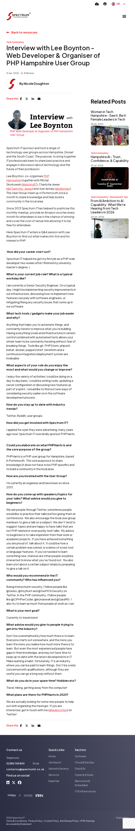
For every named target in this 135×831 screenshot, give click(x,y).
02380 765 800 (15, 763)
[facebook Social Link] (19, 782)
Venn (126, 817)
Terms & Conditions (16, 821)
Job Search (55, 762)
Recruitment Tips (119, 197)
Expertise (54, 780)
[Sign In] (105, 4)
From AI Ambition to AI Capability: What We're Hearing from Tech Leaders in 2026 (108, 206)
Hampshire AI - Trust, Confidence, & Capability (110, 158)
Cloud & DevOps (84, 762)
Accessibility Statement (18, 824)
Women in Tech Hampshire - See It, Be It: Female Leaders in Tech (109, 115)
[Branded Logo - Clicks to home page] (18, 16)
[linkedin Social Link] (7, 782)
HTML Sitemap (87, 821)
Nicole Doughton (36, 83)
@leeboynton (58, 710)
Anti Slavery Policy (69, 821)
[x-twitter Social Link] (13, 782)
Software (80, 756)
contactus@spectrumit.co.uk (25, 769)
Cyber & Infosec (84, 774)
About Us (54, 774)
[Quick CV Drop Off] (97, 4)
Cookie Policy (51, 821)
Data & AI (80, 768)
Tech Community (15, 42)
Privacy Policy (35, 821)
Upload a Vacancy (59, 768)
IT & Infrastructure (85, 791)
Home (52, 756)
